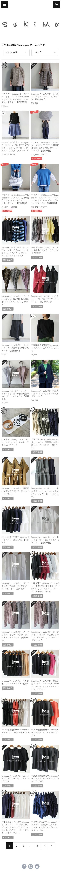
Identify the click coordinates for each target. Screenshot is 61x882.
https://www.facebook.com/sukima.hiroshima (24, 866)
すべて (37, 52)
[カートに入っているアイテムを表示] (56, 4)
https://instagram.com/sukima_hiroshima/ (30, 866)
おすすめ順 (11, 52)
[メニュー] (4, 4)
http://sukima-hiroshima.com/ (37, 866)
